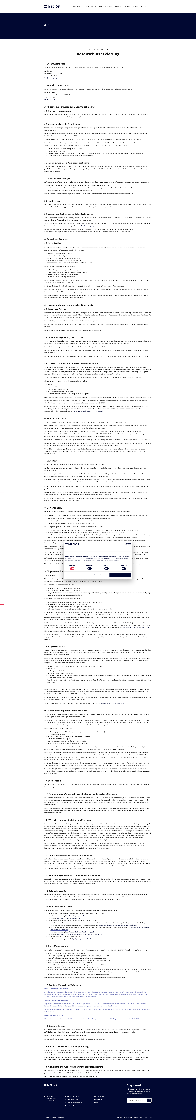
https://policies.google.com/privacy (76, 916)
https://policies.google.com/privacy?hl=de (110, 703)
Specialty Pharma (90, 6)
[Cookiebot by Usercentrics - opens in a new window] (124, 544)
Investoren (117, 6)
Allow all (120, 575)
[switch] (89, 568)
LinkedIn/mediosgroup (74, 1103)
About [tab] (121, 549)
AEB (150, 1117)
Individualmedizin (98, 1096)
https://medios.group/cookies (90, 226)
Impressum (128, 1117)
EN (145, 6)
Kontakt (95, 1103)
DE (141, 6)
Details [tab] (98, 549)
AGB (145, 1117)
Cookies (119, 1117)
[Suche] (149, 6)
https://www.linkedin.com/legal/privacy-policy (80, 932)
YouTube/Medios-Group (75, 1106)
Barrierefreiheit (97, 1099)
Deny (76, 575)
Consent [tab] (75, 549)
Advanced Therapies (105, 6)
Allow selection (98, 575)
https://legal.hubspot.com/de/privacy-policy (136, 627)
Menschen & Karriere (131, 6)
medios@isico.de (49, 99)
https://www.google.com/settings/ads (69, 918)
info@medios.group (50, 78)
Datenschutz (138, 1117)
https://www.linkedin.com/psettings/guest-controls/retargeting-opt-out (79, 934)
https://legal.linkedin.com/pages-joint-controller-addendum (118, 925)
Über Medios (77, 6)
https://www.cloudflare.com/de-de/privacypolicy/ (89, 411)
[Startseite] (52, 6)
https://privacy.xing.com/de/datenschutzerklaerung (88, 939)
